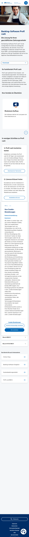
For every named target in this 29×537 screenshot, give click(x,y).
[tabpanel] (14, 114)
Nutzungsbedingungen (14, 528)
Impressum (14, 523)
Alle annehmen (14, 330)
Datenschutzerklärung (11, 215)
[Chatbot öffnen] (23, 531)
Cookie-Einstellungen (14, 322)
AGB (15, 532)
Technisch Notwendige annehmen (14, 325)
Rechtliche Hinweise (14, 530)
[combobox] (14, 63)
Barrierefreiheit (14, 535)
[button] (14, 337)
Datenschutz (14, 526)
